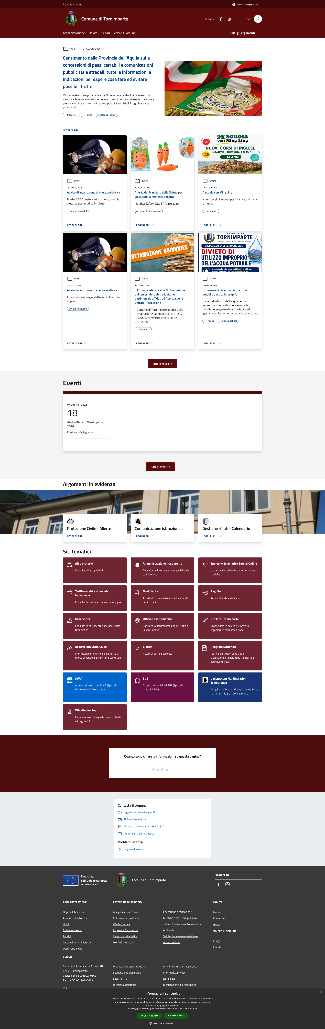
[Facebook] (219, 18)
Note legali (169, 979)
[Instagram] (227, 18)
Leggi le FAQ (120, 979)
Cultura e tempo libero (126, 918)
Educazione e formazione (177, 912)
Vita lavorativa (121, 924)
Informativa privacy (174, 972)
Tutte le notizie (160, 364)
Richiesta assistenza (124, 985)
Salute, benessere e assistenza (180, 936)
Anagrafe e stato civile (126, 912)
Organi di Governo (73, 912)
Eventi (217, 947)
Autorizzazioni (171, 942)
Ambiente (168, 930)
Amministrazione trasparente (180, 966)
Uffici (66, 924)
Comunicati (219, 918)
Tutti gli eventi (158, 467)
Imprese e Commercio (125, 930)
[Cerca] (258, 19)
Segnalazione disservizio (127, 972)
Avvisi (73, 48)
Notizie (213, 181)
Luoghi (217, 941)
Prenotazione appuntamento (129, 966)
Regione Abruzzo (72, 4)
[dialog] (162, 1009)
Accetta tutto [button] (149, 1015)
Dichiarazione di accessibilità (179, 985)
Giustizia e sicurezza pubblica (180, 918)
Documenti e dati (73, 948)
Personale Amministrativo (78, 942)
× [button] (321, 992)
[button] (162, 1023)
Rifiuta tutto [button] (176, 1015)
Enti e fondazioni (72, 930)
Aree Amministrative (75, 918)
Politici (67, 936)
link (195, 1008)
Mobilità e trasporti (124, 942)
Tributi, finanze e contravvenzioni (182, 924)
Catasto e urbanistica (125, 936)
